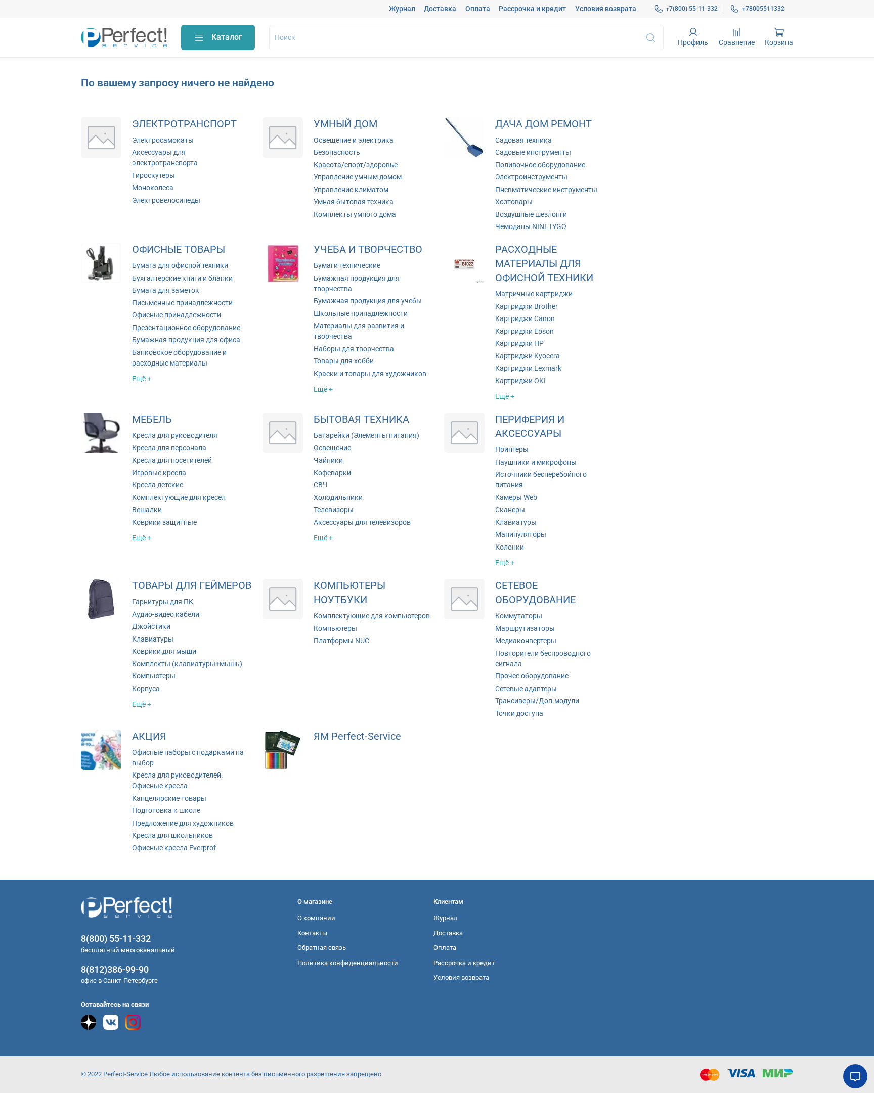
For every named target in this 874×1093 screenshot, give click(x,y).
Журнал (402, 9)
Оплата (477, 9)
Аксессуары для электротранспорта (165, 157)
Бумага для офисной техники (180, 265)
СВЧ (321, 485)
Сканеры (510, 510)
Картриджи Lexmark (528, 368)
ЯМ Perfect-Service (357, 736)
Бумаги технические (347, 265)
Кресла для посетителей (172, 460)
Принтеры (512, 449)
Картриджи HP (519, 343)
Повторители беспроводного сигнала (543, 658)
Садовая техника (523, 140)
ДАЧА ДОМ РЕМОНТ (543, 124)
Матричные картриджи (534, 294)
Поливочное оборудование (540, 165)
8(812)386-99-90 (115, 969)
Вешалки (147, 510)
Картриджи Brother (526, 306)
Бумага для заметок (165, 290)
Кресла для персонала (169, 448)
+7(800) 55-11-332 (692, 8)
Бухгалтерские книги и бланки (182, 278)
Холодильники (338, 497)
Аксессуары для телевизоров (362, 522)
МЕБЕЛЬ (152, 419)
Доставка (440, 9)
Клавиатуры (516, 522)
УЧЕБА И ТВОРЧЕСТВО (368, 249)
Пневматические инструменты (546, 190)
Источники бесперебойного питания (541, 479)
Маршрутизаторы (525, 628)
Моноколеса (152, 188)
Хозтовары (514, 202)
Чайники (328, 460)
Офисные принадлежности (176, 315)
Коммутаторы (518, 616)
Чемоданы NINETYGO (530, 226)
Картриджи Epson (524, 331)
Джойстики (151, 626)
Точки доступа (519, 713)
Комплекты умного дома (355, 214)
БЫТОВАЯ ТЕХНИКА (361, 419)
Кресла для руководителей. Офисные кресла (177, 780)
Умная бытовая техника (354, 202)
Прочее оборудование (532, 676)
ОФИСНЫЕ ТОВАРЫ (178, 249)
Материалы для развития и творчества (359, 331)
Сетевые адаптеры (526, 689)
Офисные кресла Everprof (174, 848)
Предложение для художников (183, 823)
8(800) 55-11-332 (116, 938)
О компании (316, 918)
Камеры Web (516, 497)
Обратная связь (321, 947)
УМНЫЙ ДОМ (345, 124)
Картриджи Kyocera (527, 356)
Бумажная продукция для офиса (186, 340)
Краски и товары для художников (370, 374)
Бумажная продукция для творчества (357, 283)
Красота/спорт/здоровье (356, 165)
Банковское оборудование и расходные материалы (179, 357)
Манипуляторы (520, 534)
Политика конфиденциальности (347, 963)
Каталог (226, 37)
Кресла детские (157, 485)
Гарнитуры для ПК (162, 602)
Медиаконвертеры (525, 640)
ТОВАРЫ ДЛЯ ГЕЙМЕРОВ (191, 585)
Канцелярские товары (169, 798)
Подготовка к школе (166, 810)
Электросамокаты (163, 140)
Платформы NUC (341, 640)
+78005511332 (763, 8)
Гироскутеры (153, 175)
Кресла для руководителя (174, 435)
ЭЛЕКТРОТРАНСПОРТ (184, 124)
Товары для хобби (344, 361)
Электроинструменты (531, 177)
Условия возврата (605, 9)
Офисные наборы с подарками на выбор (188, 757)
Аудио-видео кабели (165, 614)
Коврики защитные (164, 522)
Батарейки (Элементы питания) (366, 435)
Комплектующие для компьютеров (372, 616)
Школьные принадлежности (361, 313)
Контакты (312, 933)
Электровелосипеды (166, 200)
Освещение (332, 448)
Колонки (509, 547)
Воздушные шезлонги (531, 214)
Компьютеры (154, 676)
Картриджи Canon (525, 318)
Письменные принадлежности (182, 303)
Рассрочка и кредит (532, 9)
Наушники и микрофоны (536, 462)
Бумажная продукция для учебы (368, 301)
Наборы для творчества (354, 349)
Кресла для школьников (172, 835)
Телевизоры (334, 510)
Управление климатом (351, 190)
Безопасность (337, 152)
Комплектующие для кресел (179, 497)
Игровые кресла (159, 473)
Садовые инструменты (533, 152)
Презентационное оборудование (186, 328)
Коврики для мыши (164, 651)
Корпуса (146, 689)
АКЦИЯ (149, 736)
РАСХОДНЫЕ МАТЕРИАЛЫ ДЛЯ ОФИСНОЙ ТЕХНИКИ (544, 264)
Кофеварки (332, 473)
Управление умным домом (358, 177)
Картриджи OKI (520, 381)
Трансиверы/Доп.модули (537, 701)
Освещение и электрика (354, 140)
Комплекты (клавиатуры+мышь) (187, 664)
